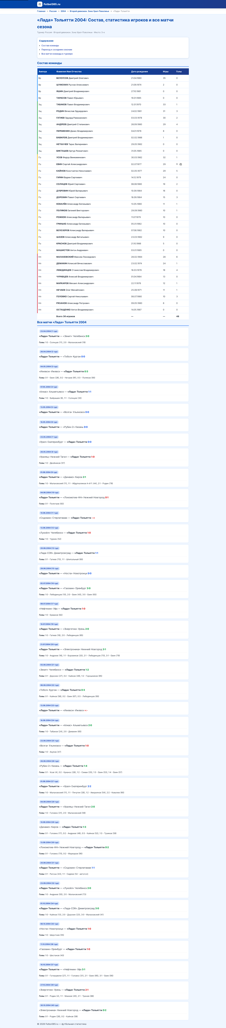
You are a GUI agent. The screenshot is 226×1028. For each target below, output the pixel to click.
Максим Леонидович (76, 257)
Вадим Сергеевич (69, 177)
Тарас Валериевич (71, 144)
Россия (53, 11)
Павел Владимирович (73, 104)
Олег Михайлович (70, 290)
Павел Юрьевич (69, 98)
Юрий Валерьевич (72, 190)
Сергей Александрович (71, 164)
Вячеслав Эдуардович (72, 111)
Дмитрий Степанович (72, 124)
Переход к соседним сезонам (56, 49)
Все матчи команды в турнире (57, 53)
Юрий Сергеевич (70, 184)
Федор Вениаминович (70, 157)
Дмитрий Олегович (72, 78)
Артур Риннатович (72, 151)
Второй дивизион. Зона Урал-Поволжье (89, 11)
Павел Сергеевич (71, 197)
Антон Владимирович (74, 309)
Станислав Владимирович (77, 270)
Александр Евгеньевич (73, 204)
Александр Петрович (72, 303)
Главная (41, 11)
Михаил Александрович (75, 283)
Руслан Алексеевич (72, 84)
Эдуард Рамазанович (71, 117)
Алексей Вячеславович (74, 263)
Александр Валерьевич (73, 217)
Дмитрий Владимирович (72, 91)
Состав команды (50, 45)
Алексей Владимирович (74, 276)
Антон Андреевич (72, 250)
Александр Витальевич (72, 237)
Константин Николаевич (73, 171)
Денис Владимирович (74, 131)
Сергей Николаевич (72, 296)
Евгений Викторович (72, 210)
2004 (63, 11)
